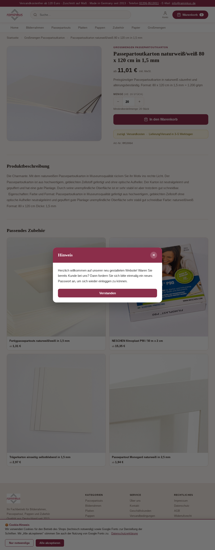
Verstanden (107, 293)
